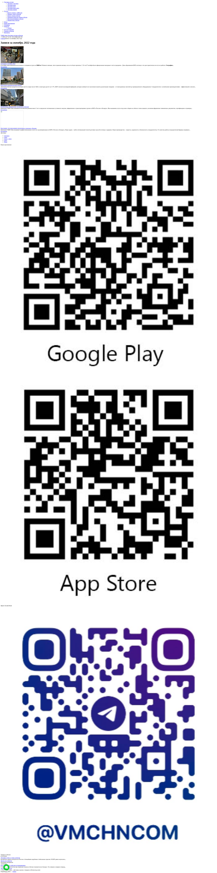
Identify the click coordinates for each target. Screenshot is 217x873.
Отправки (7, 25)
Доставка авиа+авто (13, 8)
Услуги (6, 11)
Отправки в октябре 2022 (8, 63)
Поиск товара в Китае (13, 16)
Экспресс (6, 136)
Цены (5, 22)
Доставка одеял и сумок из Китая (10, 858)
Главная (3, 38)
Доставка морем (12, 9)
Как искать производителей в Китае (11, 85)
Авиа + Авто (8, 139)
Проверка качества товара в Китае (17, 17)
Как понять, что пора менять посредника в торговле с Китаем (18, 128)
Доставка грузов (9, 2)
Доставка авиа (11, 5)
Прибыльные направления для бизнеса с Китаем (15, 107)
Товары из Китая (9, 31)
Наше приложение (9, 23)
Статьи (9, 28)
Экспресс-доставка (12, 3)
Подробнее (4, 67)
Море (5, 142)
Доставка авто (11, 6)
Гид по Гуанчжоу (9, 29)
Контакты (7, 32)
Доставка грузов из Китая (12, 35)
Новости (6, 26)
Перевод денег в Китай (14, 14)
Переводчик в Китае (13, 20)
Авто (5, 140)
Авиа (5, 137)
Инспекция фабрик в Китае (15, 19)
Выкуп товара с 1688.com (14, 12)
